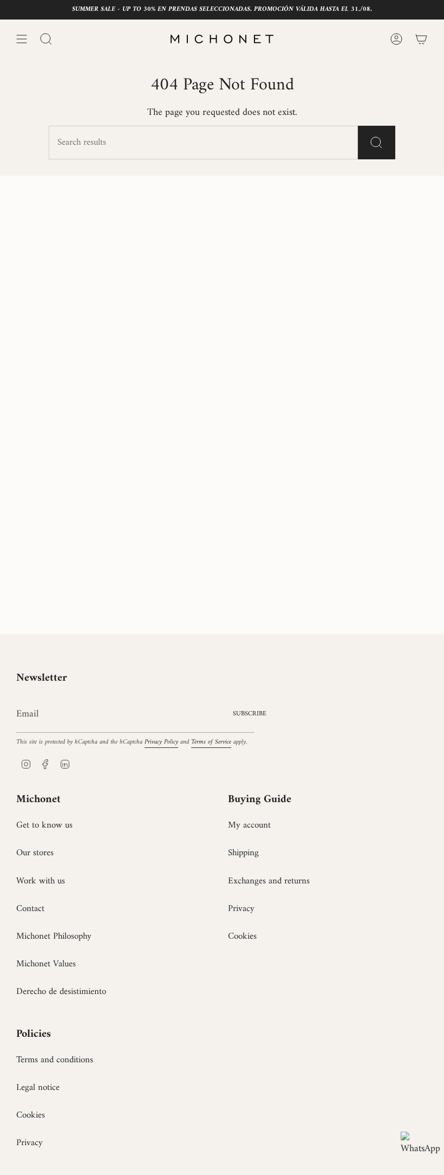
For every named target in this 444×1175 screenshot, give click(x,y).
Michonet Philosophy (54, 936)
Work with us (40, 881)
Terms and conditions (54, 1060)
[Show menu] (21, 39)
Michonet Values (46, 964)
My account (249, 825)
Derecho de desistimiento (61, 992)
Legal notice (38, 1088)
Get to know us (44, 825)
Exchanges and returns (269, 881)
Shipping (243, 853)
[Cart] (421, 39)
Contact (30, 909)
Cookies (242, 936)
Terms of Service (211, 742)
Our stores (35, 853)
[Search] (376, 142)
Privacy (241, 909)
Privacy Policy (161, 742)
